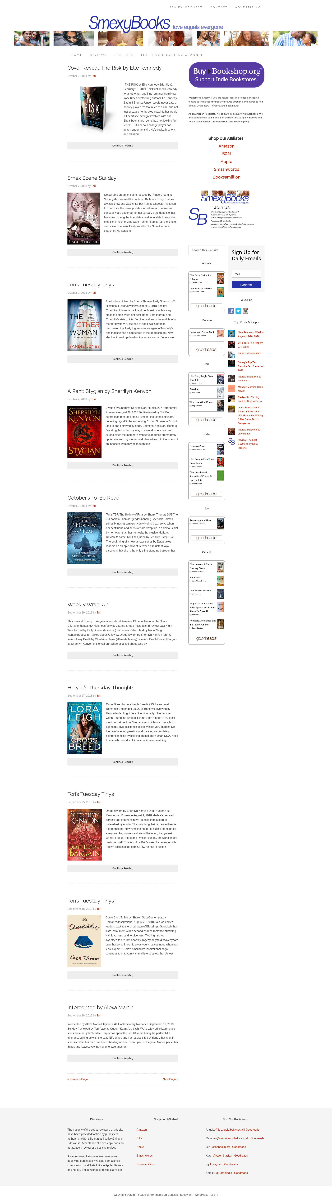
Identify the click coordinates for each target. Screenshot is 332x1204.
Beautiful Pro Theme (150, 1194)
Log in (214, 1194)
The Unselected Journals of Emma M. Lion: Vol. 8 (201, 476)
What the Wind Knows (202, 402)
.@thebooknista (220, 1146)
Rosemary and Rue (200, 520)
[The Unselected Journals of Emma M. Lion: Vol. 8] (220, 479)
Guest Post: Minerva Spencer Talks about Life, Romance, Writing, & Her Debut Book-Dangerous (251, 415)
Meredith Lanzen (198, 449)
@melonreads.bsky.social (232, 1138)
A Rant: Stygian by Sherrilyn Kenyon (109, 391)
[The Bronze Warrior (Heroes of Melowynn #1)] (220, 597)
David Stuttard (197, 628)
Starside (194, 389)
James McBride (198, 571)
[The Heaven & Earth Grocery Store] (220, 571)
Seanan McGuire (198, 524)
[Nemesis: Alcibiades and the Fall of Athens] (220, 628)
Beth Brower (197, 484)
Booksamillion (227, 177)
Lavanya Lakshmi (199, 335)
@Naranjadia (224, 1172)
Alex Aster (196, 393)
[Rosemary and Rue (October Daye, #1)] (220, 528)
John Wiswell (197, 466)
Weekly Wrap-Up (88, 604)
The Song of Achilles (201, 288)
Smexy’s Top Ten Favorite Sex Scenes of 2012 (250, 366)
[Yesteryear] (220, 584)
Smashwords (226, 169)
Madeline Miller (198, 292)
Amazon (227, 146)
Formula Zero (197, 446)
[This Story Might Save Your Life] (220, 383)
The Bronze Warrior (200, 590)
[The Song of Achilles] (220, 295)
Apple (226, 161)
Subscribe (246, 284)
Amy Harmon (197, 406)
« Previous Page (77, 1079)
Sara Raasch (197, 282)
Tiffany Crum (197, 383)
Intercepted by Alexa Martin (100, 1007)
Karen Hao (196, 615)
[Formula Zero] (220, 453)
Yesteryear (195, 577)
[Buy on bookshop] (226, 87)
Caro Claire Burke (199, 581)
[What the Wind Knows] (220, 409)
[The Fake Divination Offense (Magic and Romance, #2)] (220, 282)
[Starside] (220, 397)
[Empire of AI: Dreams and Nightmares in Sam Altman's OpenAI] (220, 611)
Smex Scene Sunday (91, 178)
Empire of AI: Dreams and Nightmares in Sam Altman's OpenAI (202, 607)
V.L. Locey (196, 594)
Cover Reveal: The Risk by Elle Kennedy (114, 68)
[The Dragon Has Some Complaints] (220, 466)
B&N (226, 153)
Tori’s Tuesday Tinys (90, 285)
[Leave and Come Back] (220, 336)
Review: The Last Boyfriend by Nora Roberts (248, 443)
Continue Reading (122, 145)
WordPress (201, 1194)
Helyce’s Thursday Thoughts (100, 688)
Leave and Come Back (202, 332)
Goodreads (252, 1129)
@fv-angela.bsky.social (229, 1129)
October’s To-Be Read (93, 498)
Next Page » (170, 1079)
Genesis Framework (180, 1194)
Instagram (216, 1164)
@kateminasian (222, 1155)
